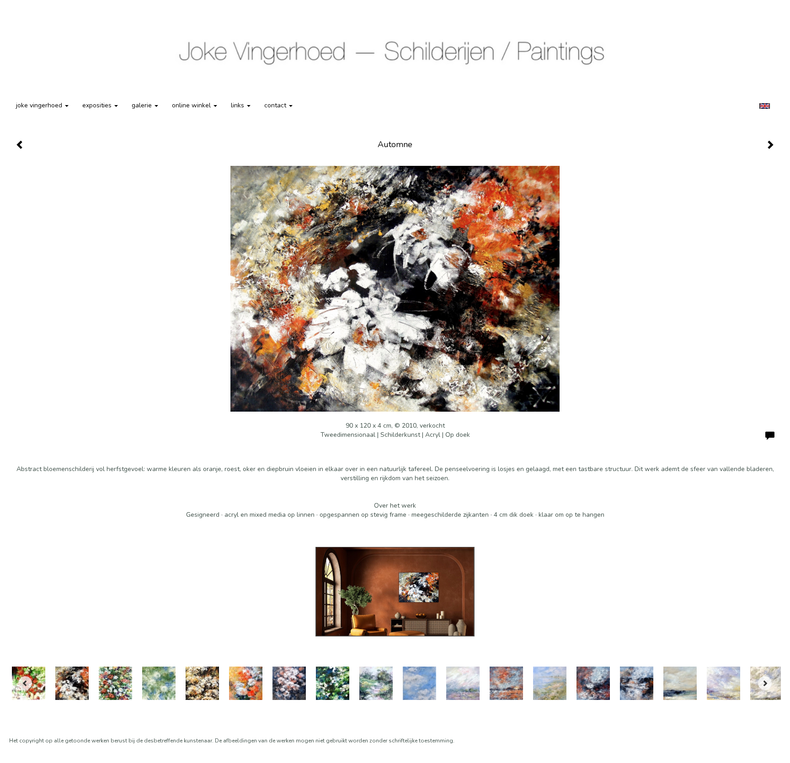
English (764, 106)
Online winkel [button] (192, 105)
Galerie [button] (143, 105)
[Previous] (25, 683)
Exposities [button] (97, 105)
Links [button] (238, 105)
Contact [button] (276, 105)
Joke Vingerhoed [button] (40, 105)
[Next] (765, 683)
